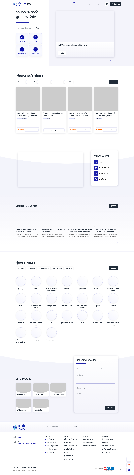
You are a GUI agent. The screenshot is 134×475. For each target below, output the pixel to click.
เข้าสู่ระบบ (117, 4)
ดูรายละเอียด (34, 130)
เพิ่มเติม (63, 53)
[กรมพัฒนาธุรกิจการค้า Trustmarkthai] (120, 468)
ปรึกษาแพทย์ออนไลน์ (70, 446)
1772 (29, 3)
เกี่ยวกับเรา (97, 4)
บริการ (78, 4)
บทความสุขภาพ (88, 439)
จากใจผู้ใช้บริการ (88, 442)
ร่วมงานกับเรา (106, 452)
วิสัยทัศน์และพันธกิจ (108, 446)
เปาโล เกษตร (21, 82)
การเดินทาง (102, 179)
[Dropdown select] (95, 388)
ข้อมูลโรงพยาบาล (107, 439)
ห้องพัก (101, 162)
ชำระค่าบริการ (103, 173)
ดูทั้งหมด (113, 82)
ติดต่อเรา (105, 442)
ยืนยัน (75, 427)
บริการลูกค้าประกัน (105, 167)
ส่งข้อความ (110, 407)
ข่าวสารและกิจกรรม (89, 446)
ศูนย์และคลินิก (68, 455)
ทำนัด (66, 452)
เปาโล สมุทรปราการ (44, 82)
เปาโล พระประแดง (57, 82)
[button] (110, 60)
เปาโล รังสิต (69, 82)
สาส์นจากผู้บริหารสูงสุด (109, 449)
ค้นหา (37, 28)
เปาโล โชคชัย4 (31, 82)
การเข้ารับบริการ (69, 449)
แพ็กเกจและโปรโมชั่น (70, 439)
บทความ (87, 4)
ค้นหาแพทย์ (67, 442)
